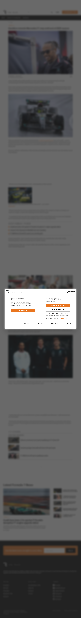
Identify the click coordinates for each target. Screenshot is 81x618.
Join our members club (58, 305)
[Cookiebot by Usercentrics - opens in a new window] (68, 292)
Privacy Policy (62, 318)
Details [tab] (40, 324)
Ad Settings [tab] (54, 324)
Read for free (23, 310)
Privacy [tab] (26, 324)
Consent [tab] (12, 324)
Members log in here (58, 309)
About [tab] (69, 324)
